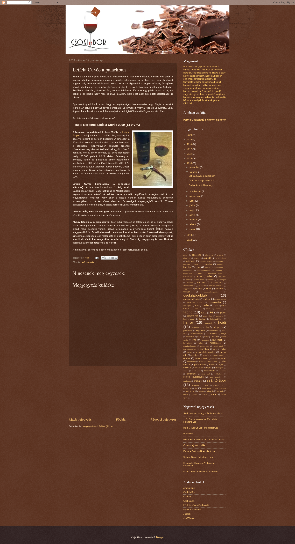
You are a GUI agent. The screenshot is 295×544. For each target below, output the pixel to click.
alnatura (220, 255)
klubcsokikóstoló (197, 334)
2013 (189, 235)
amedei (208, 258)
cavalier (210, 280)
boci (198, 267)
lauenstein (190, 337)
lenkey (215, 337)
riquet (209, 368)
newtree (195, 355)
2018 (189, 144)
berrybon (197, 264)
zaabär (204, 394)
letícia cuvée (88, 262)
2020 (189, 135)
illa (207, 327)
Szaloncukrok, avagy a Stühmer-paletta (202, 413)
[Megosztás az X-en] (109, 258)
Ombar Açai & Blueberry (201, 185)
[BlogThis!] (106, 258)
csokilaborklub (195, 295)
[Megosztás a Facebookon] (112, 258)
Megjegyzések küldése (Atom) (97, 426)
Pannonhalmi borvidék (208, 362)
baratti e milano (206, 261)
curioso (219, 288)
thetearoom (217, 385)
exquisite (218, 309)
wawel (220, 391)
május (192, 210)
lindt (194, 339)
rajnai (221, 365)
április (192, 215)
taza (206, 385)
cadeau (209, 276)
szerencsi (195, 385)
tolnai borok (206, 388)
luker (201, 343)
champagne (221, 280)
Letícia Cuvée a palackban (202, 176)
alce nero (209, 255)
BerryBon (188, 433)
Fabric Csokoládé (192, 509)
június (192, 205)
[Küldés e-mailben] (103, 258)
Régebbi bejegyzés (163, 419)
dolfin (206, 305)
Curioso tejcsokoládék (194, 445)
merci (215, 349)
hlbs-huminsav (196, 327)
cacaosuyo (187, 276)
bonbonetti (187, 270)
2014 (189, 163)
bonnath (219, 270)
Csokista (187, 496)
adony (185, 255)
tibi (195, 388)
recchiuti (187, 368)
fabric (187, 312)
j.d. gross (217, 327)
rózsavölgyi (209, 370)
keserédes (213, 331)
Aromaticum (189, 488)
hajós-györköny (216, 319)
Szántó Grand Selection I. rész (198, 457)
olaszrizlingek (218, 355)
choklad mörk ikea (216, 286)
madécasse (215, 343)
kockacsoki (212, 334)
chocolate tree (217, 283)
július (192, 201)
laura (199, 337)
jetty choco (187, 331)
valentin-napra (220, 388)
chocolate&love (189, 286)
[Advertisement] (122, 391)
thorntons (187, 388)
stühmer (198, 381)
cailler (188, 280)
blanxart (220, 264)
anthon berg (221, 258)
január (192, 229)
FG (211, 312)
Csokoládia (188, 501)
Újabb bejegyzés (80, 419)
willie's (185, 394)
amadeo (197, 258)
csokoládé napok (194, 302)
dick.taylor (187, 306)
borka (200, 273)
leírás (206, 337)
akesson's (196, 255)
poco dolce (199, 365)
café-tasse (222, 276)
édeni (216, 306)
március (193, 219)
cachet (199, 276)
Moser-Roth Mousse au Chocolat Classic (203, 439)
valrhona (190, 391)
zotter (213, 394)
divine (197, 306)
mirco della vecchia (205, 352)
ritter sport (219, 368)
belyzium (186, 264)
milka (223, 349)
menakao (204, 349)
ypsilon (195, 394)
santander (191, 374)
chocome (202, 286)
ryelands (222, 371)
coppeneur (187, 289)
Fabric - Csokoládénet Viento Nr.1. (200, 451)
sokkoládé (219, 374)
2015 (189, 158)
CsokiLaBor (189, 492)
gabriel (223, 313)
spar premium (216, 377)
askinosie (190, 261)
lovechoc (205, 340)
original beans (201, 358)
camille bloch (199, 280)
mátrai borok (218, 346)
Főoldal (121, 419)
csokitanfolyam (220, 299)
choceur (201, 282)
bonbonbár (218, 267)
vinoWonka (188, 518)
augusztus (194, 196)
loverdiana (187, 343)
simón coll (205, 374)
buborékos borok (215, 273)
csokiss (206, 299)
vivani (210, 391)
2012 (189, 240)
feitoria (204, 313)
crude (209, 289)
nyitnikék (206, 355)
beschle (208, 264)
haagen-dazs (188, 319)
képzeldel (200, 330)
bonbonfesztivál (204, 270)
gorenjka (219, 316)
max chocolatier (189, 349)
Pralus (211, 364)
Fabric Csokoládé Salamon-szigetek (204, 119)
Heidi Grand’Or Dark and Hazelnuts (200, 428)
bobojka (187, 267)
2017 (189, 149)
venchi (201, 391)
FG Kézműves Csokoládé (196, 505)
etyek (208, 309)
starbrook (187, 381)
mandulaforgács (189, 346)
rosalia (185, 371)
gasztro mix (192, 316)
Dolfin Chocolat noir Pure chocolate (200, 471)
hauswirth (208, 323)
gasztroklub (207, 316)
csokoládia (215, 302)
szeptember (195, 191)
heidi (222, 322)
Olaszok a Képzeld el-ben (201, 180)
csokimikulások (191, 299)
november (194, 167)
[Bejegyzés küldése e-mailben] (96, 257)
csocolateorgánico (211, 292)
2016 (189, 153)
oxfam (214, 358)
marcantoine (204, 346)
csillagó (187, 292)
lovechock (217, 340)
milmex (189, 352)
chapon (190, 283)
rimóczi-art (199, 368)
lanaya (223, 334)
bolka (207, 267)
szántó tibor (216, 380)
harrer (188, 322)
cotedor (198, 289)
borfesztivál (187, 273)
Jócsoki (187, 514)
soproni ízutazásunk (193, 377)
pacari (223, 358)
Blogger (160, 537)
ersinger (198, 309)
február (193, 224)
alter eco (187, 258)
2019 (189, 139)
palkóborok (191, 362)
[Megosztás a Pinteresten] (116, 258)
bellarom (219, 261)
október (193, 172)
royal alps (196, 371)
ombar (187, 358)
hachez (202, 319)
